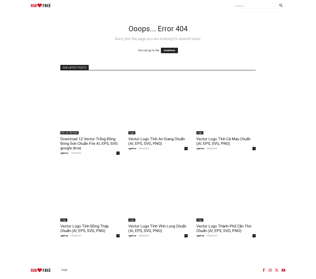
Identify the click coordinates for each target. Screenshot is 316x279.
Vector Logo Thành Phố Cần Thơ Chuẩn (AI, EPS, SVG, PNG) (223, 228)
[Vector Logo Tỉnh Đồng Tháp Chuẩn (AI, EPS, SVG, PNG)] (90, 192)
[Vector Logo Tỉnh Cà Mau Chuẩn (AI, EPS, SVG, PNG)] (226, 104)
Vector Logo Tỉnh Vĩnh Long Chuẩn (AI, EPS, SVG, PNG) (157, 228)
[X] (277, 270)
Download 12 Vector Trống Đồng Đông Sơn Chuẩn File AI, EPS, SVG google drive (89, 143)
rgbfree (64, 153)
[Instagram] (270, 270)
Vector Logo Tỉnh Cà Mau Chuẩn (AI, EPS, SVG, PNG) (223, 141)
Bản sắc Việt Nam (69, 132)
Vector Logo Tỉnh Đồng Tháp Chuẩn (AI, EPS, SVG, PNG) (84, 228)
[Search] (280, 6)
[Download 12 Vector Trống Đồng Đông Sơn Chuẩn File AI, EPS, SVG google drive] (90, 104)
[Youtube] (283, 270)
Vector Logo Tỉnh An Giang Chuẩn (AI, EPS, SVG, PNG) (156, 141)
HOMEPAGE (169, 50)
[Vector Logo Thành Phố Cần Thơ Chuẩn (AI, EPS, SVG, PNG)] (226, 192)
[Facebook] (264, 270)
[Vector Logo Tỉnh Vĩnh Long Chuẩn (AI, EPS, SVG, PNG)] (158, 192)
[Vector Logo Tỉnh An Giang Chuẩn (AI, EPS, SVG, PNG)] (158, 104)
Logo (131, 132)
